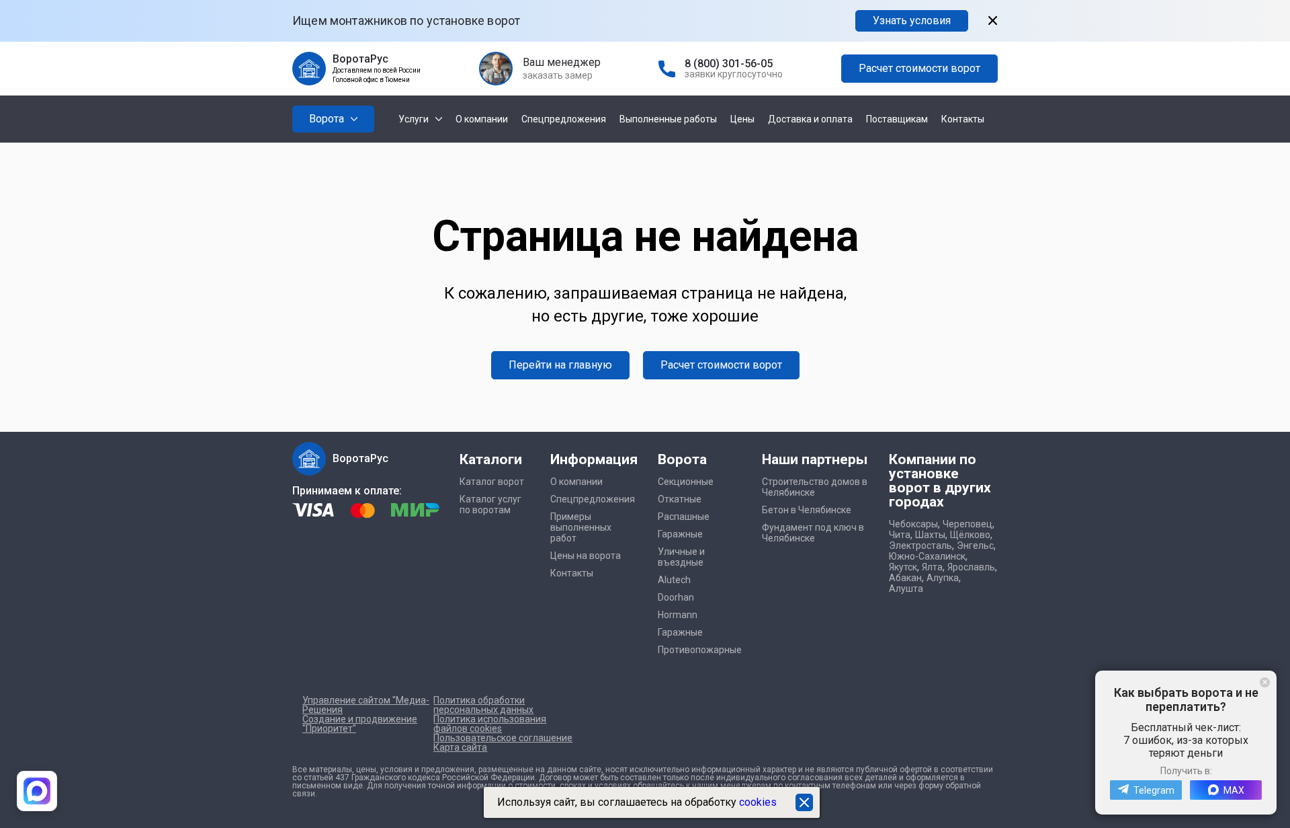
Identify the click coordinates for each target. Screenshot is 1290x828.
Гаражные (680, 534)
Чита (899, 534)
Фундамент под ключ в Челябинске (813, 532)
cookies (758, 802)
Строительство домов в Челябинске (814, 487)
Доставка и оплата (810, 119)
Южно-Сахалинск (927, 556)
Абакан (905, 577)
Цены (742, 119)
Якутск (903, 567)
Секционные (686, 481)
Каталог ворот (492, 481)
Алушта (906, 588)
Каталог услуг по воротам (490, 504)
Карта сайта (460, 747)
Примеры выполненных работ (580, 527)
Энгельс (975, 545)
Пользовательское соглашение (502, 737)
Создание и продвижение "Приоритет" (359, 724)
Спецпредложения (563, 119)
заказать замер (558, 75)
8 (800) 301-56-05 (729, 63)
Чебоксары (913, 524)
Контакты (962, 119)
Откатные (679, 499)
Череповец (967, 524)
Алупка (943, 577)
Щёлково (970, 534)
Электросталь (920, 545)
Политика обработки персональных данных (483, 705)
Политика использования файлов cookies (489, 724)
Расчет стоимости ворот (919, 68)
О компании (482, 119)
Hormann (677, 614)
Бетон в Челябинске (806, 509)
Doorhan (676, 597)
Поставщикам (897, 119)
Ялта (932, 567)
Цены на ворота (585, 555)
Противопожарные (700, 649)
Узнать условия (912, 20)
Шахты (930, 534)
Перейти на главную (560, 365)
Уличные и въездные (681, 557)
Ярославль (971, 567)
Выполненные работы (668, 119)
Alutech (674, 579)
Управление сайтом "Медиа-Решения (365, 705)
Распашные (684, 516)
